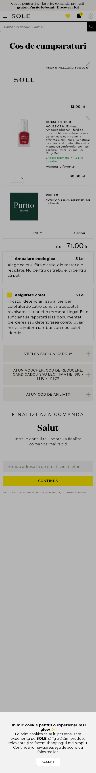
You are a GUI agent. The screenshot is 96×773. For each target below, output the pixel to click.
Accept (48, 762)
